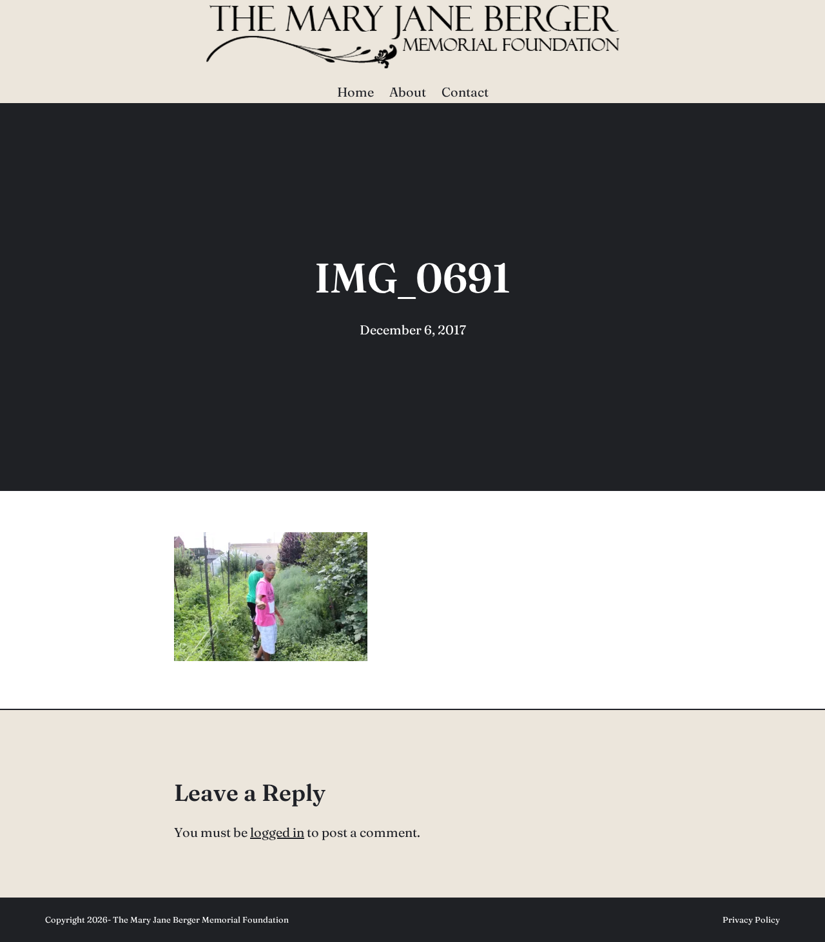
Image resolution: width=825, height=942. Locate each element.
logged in (277, 832)
